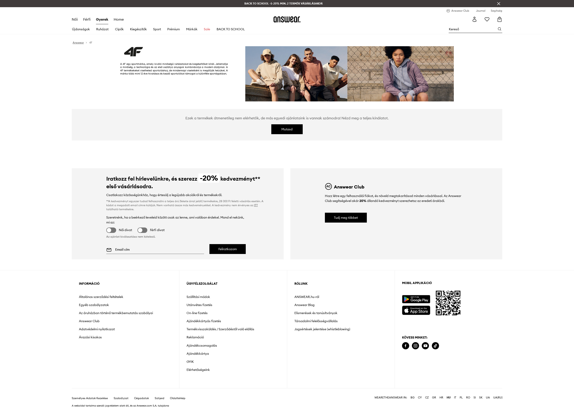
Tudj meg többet (346, 218)
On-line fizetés (197, 313)
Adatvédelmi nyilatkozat (97, 329)
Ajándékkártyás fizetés (204, 321)
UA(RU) (497, 397)
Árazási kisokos (90, 337)
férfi (87, 19)
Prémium (173, 29)
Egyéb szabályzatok (94, 305)
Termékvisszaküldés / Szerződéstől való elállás (220, 329)
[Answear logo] (287, 19)
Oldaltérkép (177, 398)
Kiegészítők (138, 29)
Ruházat (102, 29)
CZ (427, 397)
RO (468, 397)
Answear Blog (304, 305)
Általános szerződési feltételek (101, 297)
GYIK (190, 362)
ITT (256, 205)
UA (488, 397)
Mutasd (287, 129)
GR (434, 397)
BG (413, 397)
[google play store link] (416, 299)
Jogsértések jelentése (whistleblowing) (322, 329)
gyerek (102, 19)
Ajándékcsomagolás (202, 345)
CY (420, 397)
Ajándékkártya (198, 354)
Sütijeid (159, 398)
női (75, 19)
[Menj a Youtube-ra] (425, 346)
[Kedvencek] (487, 19)
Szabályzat (121, 398)
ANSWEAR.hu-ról (306, 297)
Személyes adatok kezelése (90, 398)
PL (461, 397)
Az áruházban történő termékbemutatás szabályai (116, 313)
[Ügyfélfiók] (474, 19)
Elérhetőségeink (198, 370)
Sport (157, 29)
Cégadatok (141, 398)
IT (455, 397)
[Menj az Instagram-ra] (415, 346)
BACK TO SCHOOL (231, 29)
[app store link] (416, 310)
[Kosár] (499, 19)
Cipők (119, 29)
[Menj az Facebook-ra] (405, 346)
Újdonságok (81, 29)
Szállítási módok (198, 297)
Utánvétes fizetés (199, 305)
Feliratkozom (227, 249)
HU (449, 397)
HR (441, 397)
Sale (207, 29)
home (119, 19)
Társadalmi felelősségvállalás (316, 321)
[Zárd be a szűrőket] (498, 3)
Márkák (192, 29)
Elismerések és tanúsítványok (315, 313)
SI (475, 397)
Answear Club (89, 321)
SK (481, 397)
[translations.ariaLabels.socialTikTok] (435, 346)
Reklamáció (195, 337)
